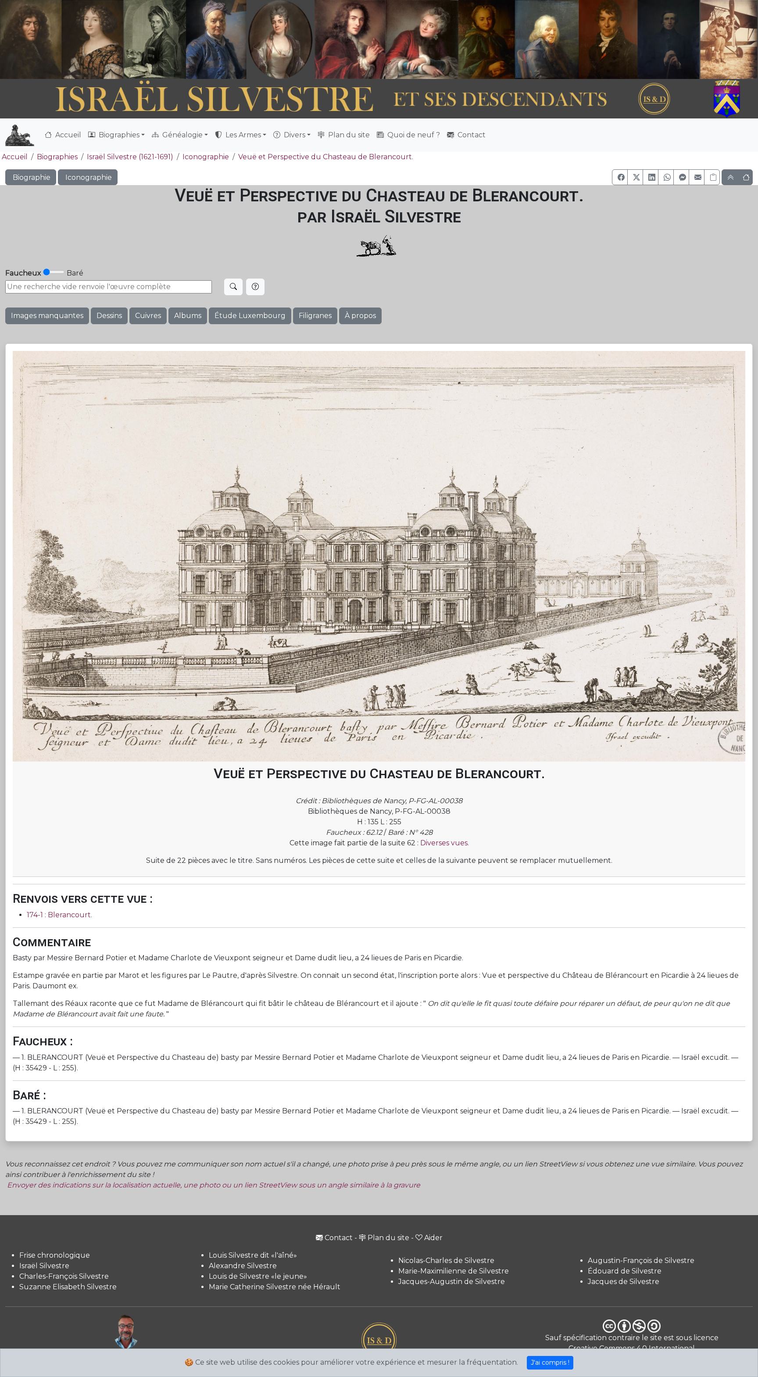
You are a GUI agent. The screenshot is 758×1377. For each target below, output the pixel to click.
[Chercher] (233, 287)
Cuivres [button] (148, 315)
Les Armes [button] (242, 135)
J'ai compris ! (550, 1362)
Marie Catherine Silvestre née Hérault (274, 1287)
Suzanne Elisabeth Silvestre (68, 1287)
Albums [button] (187, 315)
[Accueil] (350, 99)
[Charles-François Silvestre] (155, 39)
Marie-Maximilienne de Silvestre (453, 1271)
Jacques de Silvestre (623, 1281)
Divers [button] (293, 135)
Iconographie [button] (88, 177)
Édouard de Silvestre (624, 1271)
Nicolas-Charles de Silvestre (446, 1260)
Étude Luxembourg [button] (250, 315)
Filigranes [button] (315, 315)
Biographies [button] (118, 135)
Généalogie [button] (182, 135)
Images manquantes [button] (47, 315)
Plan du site (348, 135)
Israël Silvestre (44, 1266)
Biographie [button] (30, 177)
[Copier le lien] (712, 177)
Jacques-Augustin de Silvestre (451, 1281)
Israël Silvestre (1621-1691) (130, 157)
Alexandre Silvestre (243, 1266)
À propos (360, 315)
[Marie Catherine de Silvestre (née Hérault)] (279, 39)
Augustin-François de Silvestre (641, 1260)
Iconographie (205, 157)
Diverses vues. (444, 843)
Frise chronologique (54, 1255)
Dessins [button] (109, 315)
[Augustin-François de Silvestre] (608, 39)
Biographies (57, 157)
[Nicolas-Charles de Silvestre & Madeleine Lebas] (386, 39)
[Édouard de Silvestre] (668, 39)
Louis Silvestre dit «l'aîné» (253, 1255)
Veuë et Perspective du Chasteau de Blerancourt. (325, 157)
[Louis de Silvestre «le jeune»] (217, 39)
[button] (620, 177)
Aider (433, 1238)
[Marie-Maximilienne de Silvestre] (486, 39)
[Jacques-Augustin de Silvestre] (547, 39)
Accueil (67, 135)
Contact (471, 135)
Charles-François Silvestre (64, 1276)
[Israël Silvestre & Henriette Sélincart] (61, 40)
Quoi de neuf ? (413, 135)
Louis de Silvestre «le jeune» (258, 1276)
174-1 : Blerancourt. (59, 915)
